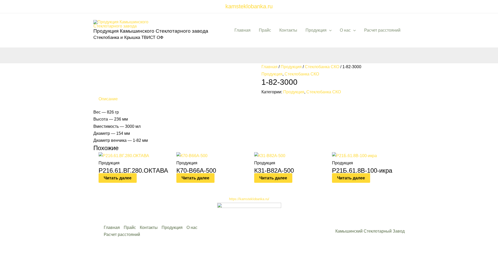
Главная (242, 30)
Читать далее (118, 178)
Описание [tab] (108, 99)
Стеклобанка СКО (322, 67)
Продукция (316, 30)
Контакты (288, 30)
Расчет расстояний (382, 30)
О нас (345, 30)
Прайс (265, 30)
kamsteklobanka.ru (249, 6)
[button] (329, 30)
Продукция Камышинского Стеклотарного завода (150, 31)
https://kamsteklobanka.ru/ (249, 199)
